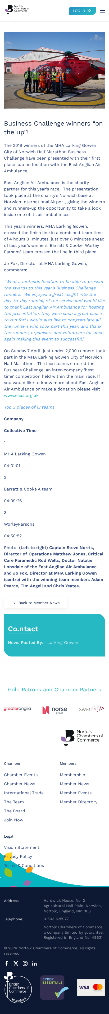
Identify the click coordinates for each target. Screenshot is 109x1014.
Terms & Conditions (24, 865)
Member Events (76, 792)
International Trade (24, 792)
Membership (72, 774)
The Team (14, 801)
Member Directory (78, 801)
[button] (102, 10)
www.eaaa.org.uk (21, 395)
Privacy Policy (18, 856)
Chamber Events (21, 774)
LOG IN (79, 11)
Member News (74, 783)
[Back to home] (17, 10)
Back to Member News (39, 603)
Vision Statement (21, 847)
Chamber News (19, 783)
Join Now (13, 819)
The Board (14, 810)
